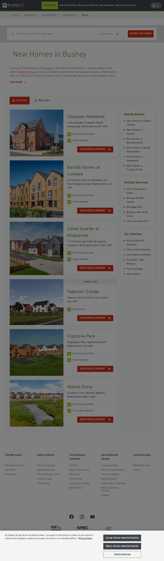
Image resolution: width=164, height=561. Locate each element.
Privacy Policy (85, 538)
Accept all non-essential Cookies (122, 538)
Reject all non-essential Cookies (122, 546)
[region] (82, 546)
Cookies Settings (122, 554)
